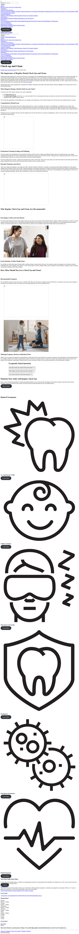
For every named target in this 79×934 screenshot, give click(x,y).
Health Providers (12, 25)
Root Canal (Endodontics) (44, 21)
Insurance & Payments (6, 24)
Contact (6, 26)
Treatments (3, 8)
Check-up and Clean (6, 11)
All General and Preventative (8, 13)
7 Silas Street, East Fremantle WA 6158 (10, 895)
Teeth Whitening (9, 15)
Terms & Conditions (5, 931)
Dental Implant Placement (7, 18)
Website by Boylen (26, 931)
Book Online (6, 29)
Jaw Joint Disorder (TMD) (71, 11)
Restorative (3, 19)
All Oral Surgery (29, 18)
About (2, 6)
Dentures (3, 15)
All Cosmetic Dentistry (32, 15)
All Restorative (54, 21)
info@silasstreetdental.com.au (34, 895)
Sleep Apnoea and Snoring (58, 11)
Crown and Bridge (5, 21)
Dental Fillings (13, 21)
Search (2, 2)
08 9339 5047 (23, 895)
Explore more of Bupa (6, 32)
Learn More (6, 478)
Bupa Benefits (4, 25)
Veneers (25, 15)
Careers (10, 7)
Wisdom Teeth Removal (19, 18)
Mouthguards (48, 11)
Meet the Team (4, 7)
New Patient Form (16, 7)
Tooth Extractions (18, 15)
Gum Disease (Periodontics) (38, 11)
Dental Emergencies (26, 11)
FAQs (2, 26)
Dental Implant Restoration (24, 21)
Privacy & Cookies (16, 931)
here (31, 82)
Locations (10, 26)
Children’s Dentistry (16, 11)
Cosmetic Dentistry (5, 14)
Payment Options (20, 25)
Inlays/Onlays (34, 21)
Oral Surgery (4, 17)
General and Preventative (7, 10)
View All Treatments (6, 22)
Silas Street (3, 924)
